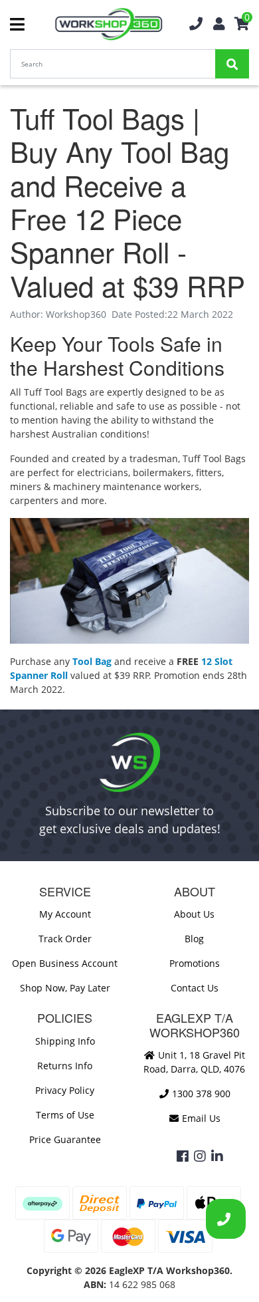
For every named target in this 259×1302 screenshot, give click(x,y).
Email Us (199, 1118)
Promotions (194, 963)
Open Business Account (65, 963)
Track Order (65, 938)
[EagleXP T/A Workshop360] (108, 24)
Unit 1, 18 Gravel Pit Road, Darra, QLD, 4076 (194, 1062)
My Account (65, 914)
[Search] (232, 63)
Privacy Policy (64, 1090)
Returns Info (64, 1065)
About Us (194, 914)
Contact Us (194, 987)
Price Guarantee (65, 1139)
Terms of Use (65, 1114)
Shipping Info (65, 1041)
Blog (194, 938)
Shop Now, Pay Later (65, 987)
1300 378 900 (199, 1093)
